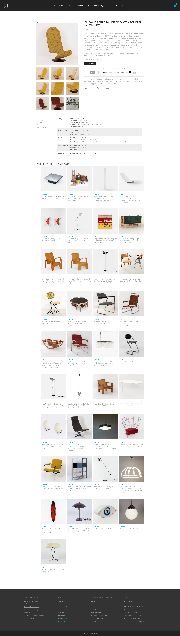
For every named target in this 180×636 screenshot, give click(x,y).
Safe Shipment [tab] (43, 122)
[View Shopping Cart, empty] (175, 6)
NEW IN (81, 6)
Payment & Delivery (31, 610)
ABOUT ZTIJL (99, 6)
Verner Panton (113, 84)
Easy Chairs (122, 79)
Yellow (83, 145)
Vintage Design (111, 79)
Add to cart (89, 64)
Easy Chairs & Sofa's (100, 81)
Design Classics (132, 81)
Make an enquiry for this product (97, 88)
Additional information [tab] (41, 119)
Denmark (79, 132)
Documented (84, 134)
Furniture (87, 81)
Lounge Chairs (133, 79)
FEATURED (113, 6)
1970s (84, 127)
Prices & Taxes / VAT (31, 607)
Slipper (93, 84)
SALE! (89, 6)
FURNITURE (58, 6)
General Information (31, 601)
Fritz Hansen (85, 123)
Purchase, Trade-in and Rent (34, 615)
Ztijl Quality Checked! (88, 140)
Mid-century (96, 125)
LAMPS (70, 6)
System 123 (101, 84)
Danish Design (86, 125)
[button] (64, 5)
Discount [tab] (40, 125)
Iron (84, 147)
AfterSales (27, 613)
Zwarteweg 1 (128, 604)
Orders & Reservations (32, 604)
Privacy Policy (29, 618)
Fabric (80, 147)
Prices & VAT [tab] (42, 127)
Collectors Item (119, 81)
